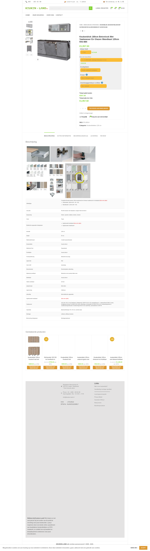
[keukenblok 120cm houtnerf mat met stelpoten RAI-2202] (34, 346)
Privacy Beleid (98, 397)
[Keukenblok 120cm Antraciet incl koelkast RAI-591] (100, 346)
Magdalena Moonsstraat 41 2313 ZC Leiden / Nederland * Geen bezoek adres (71, 386)
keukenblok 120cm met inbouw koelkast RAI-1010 (116, 359)
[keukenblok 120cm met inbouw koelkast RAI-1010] (116, 346)
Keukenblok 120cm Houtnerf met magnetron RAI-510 (67, 359)
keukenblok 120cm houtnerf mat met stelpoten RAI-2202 (34, 359)
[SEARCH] (90, 8)
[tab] (49, 135)
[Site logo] (36, 8)
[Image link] (41, 449)
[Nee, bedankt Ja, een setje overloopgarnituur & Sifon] (92, 86)
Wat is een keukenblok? (101, 386)
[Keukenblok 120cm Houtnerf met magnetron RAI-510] (67, 346)
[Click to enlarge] (38, 59)
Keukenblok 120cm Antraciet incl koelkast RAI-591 (99, 359)
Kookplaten (84, 67)
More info (134, 547)
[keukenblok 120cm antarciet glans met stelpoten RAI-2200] (83, 346)
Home (81, 24)
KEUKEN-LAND (61, 544)
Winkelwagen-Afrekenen (91, 24)
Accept (143, 547)
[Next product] (85, 31)
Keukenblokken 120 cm (94, 125)
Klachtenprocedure (99, 405)
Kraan (82, 75)
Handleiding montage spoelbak (103, 389)
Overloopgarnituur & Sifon (90, 83)
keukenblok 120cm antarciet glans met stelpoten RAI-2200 (83, 359)
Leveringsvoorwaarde (100, 394)
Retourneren (97, 402)
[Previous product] (80, 31)
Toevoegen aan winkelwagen (98, 108)
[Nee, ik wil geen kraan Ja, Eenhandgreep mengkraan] (90, 78)
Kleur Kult (84, 49)
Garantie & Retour (99, 400)
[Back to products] (83, 31)
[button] (27, 54)
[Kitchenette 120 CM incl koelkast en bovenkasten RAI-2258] (50, 346)
